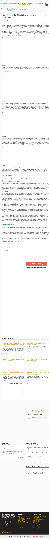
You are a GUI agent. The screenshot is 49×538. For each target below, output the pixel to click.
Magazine (20, 517)
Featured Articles (10, 10)
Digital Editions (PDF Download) (24, 518)
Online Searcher (36, 523)
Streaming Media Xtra (21, 521)
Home (19, 516)
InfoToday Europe (36, 521)
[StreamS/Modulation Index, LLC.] (26, 392)
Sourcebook (20, 526)
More (48, 422)
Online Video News (21, 527)
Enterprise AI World (36, 518)
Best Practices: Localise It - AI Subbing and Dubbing (37, 418)
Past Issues (41, 267)
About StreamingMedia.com (23, 529)
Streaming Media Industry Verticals (24, 523)
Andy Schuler (10, 9)
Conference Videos (21, 519)
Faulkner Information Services (38, 519)
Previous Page (6, 247)
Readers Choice (20, 525)
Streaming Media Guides (22, 524)
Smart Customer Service (37, 524)
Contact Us (20, 530)
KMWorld (34, 522)
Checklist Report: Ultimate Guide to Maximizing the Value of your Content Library (36, 473)
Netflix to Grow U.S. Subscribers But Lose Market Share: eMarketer (13, 359)
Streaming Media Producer (38, 527)
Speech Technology (36, 525)
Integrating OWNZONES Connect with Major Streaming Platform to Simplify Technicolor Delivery (14, 344)
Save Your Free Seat (23, 4)
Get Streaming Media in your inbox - (24, 536)
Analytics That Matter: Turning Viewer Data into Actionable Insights (12, 452)
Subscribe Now (35, 264)
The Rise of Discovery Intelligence (38, 469)
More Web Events (21, 457)
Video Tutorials (20, 520)
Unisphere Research (37, 528)
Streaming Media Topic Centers (23, 522)
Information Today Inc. (6, 519)
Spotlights (19, 528)
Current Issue (31, 267)
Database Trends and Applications (39, 516)
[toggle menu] (46, 5)
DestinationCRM (36, 517)
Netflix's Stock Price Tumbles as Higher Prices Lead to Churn (37, 343)
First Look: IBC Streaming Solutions (8, 446)
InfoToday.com (36, 520)
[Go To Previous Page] (46, 15)
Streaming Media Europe (37, 526)
